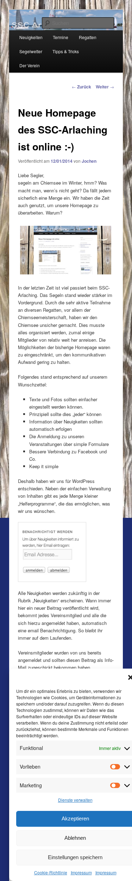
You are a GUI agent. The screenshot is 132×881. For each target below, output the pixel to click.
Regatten (87, 37)
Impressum (81, 872)
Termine (60, 37)
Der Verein (29, 65)
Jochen (89, 161)
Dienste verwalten (75, 800)
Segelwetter (30, 51)
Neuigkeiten (31, 37)
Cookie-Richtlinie (50, 872)
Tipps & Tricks (65, 51)
